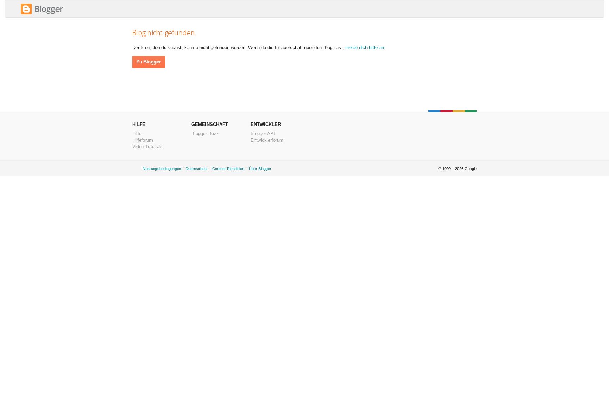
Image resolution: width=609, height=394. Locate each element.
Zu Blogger (148, 62)
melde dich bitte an (364, 47)
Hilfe (136, 133)
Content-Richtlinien (228, 168)
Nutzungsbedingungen (162, 168)
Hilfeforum (142, 140)
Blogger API (263, 133)
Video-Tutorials (147, 146)
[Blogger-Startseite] (42, 13)
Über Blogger (260, 168)
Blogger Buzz (205, 133)
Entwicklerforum (267, 140)
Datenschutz (197, 168)
